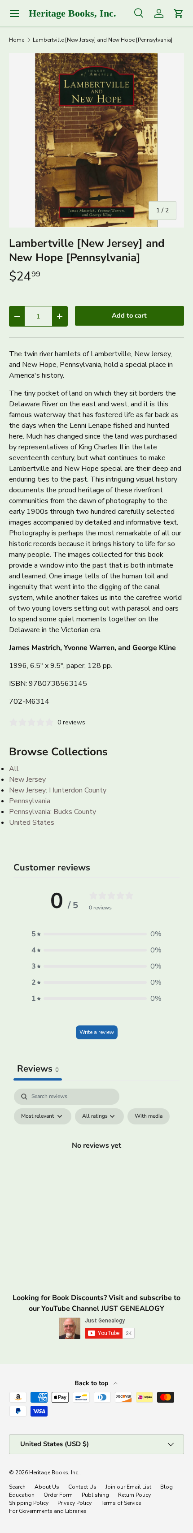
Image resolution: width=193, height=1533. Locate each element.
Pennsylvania (29, 801)
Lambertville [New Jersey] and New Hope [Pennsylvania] (102, 40)
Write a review (96, 1032)
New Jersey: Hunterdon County (57, 790)
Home (16, 40)
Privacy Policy (74, 1503)
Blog (166, 1486)
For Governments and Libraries (48, 1511)
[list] (96, 140)
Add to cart (129, 315)
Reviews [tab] (37, 1069)
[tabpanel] (96, 1165)
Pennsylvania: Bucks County (52, 812)
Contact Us (82, 1486)
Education (22, 1495)
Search (17, 1486)
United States (31, 822)
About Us (47, 1486)
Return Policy (134, 1495)
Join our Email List (128, 1486)
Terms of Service (121, 1503)
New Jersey (27, 779)
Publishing (95, 1495)
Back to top (92, 1383)
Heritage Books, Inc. (54, 1472)
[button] (96, 934)
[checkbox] (148, 1116)
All (14, 769)
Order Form (58, 1495)
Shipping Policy (28, 1503)
